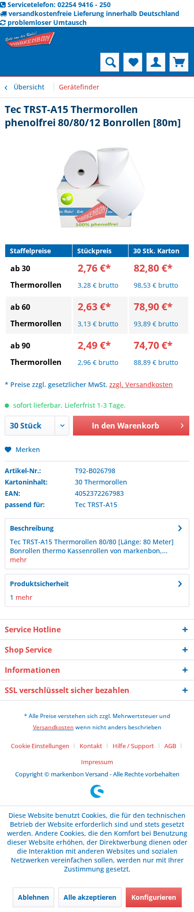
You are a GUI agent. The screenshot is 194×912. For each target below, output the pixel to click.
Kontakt (91, 746)
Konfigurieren (153, 897)
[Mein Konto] (155, 62)
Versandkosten (53, 727)
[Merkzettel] (132, 62)
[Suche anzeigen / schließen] (109, 62)
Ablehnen (33, 897)
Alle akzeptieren (90, 897)
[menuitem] (25, 62)
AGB (170, 746)
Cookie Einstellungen (40, 746)
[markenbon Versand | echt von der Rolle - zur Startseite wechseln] (30, 40)
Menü (34, 61)
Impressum (97, 762)
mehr (18, 559)
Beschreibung (32, 528)
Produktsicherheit (39, 583)
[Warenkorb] (179, 62)
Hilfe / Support (133, 746)
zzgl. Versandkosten (141, 384)
